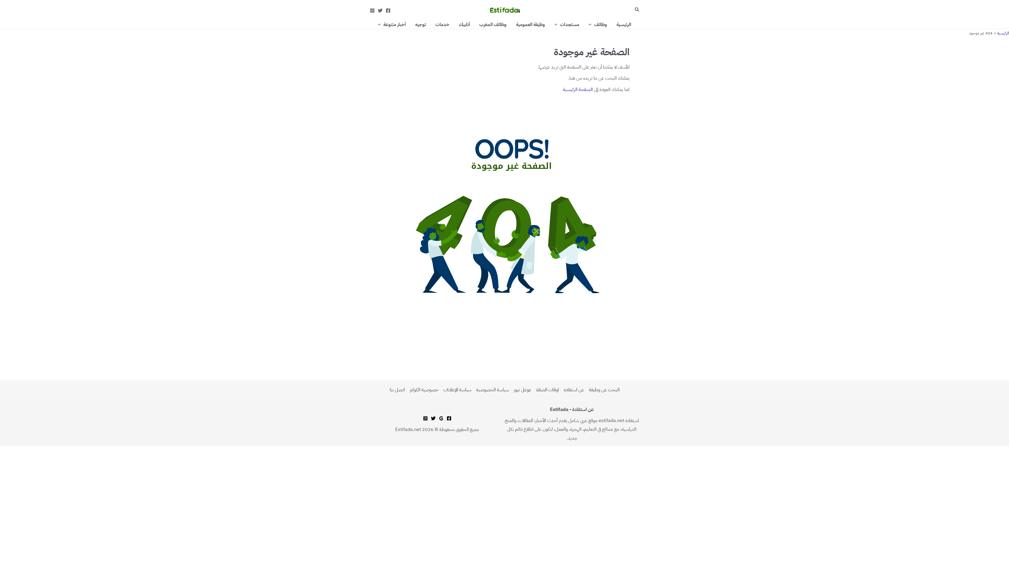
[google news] (441, 418)
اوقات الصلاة (547, 389)
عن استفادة (574, 389)
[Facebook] (388, 10)
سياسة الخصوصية (492, 389)
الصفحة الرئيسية (578, 89)
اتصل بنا (397, 389)
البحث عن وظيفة (604, 389)
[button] (636, 10)
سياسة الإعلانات (457, 389)
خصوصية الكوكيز (424, 389)
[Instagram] (372, 10)
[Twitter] (380, 10)
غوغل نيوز (522, 389)
